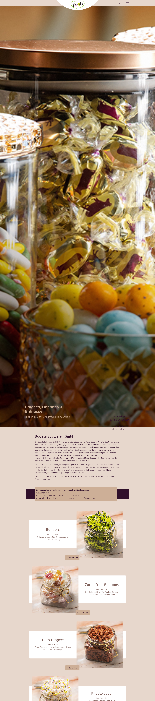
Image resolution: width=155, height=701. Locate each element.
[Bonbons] (100, 534)
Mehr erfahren (72, 558)
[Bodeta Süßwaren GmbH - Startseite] (77, 3)
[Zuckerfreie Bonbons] (55, 589)
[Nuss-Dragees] (100, 644)
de (119, 3)
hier (93, 498)
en (123, 3)
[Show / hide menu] (127, 3)
